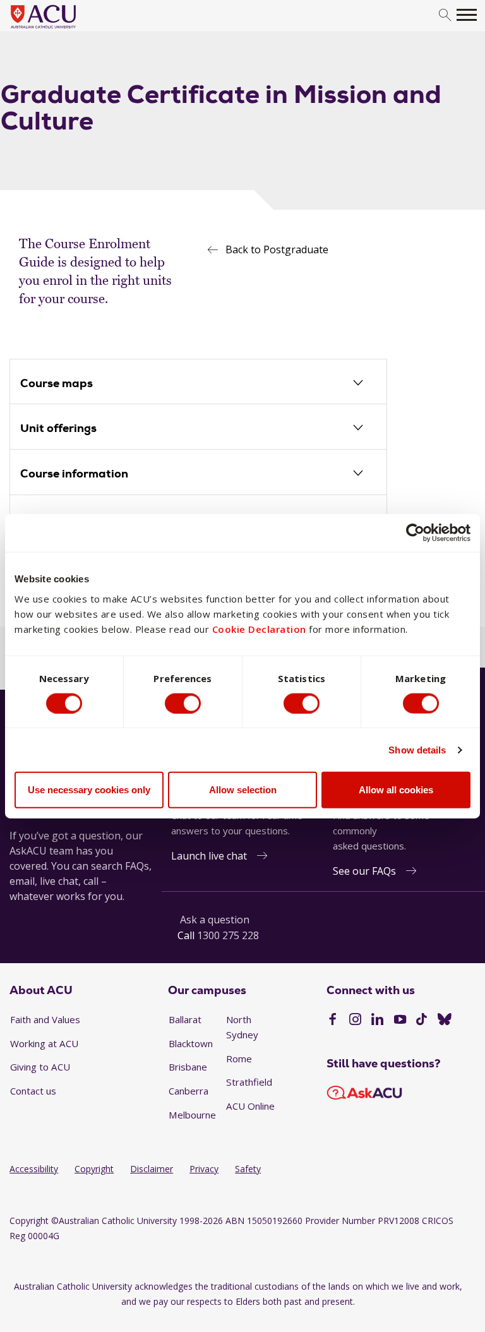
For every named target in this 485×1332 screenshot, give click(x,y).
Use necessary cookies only (89, 789)
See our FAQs (364, 871)
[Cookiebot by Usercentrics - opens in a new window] (415, 532)
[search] (445, 15)
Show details (417, 749)
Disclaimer (151, 1169)
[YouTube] (400, 1020)
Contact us (33, 1090)
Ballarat (185, 1019)
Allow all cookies (396, 789)
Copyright (94, 1169)
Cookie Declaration (259, 629)
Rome (239, 1058)
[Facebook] (332, 1020)
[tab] (198, 384)
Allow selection (243, 789)
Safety (248, 1169)
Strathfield (249, 1082)
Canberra (188, 1090)
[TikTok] (421, 1020)
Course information (74, 473)
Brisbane (188, 1066)
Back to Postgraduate (276, 249)
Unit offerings (58, 428)
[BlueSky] (445, 1020)
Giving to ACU (40, 1066)
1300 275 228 (228, 935)
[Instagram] (355, 1020)
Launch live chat (209, 856)
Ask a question (214, 920)
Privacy (204, 1169)
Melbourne (192, 1114)
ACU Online (250, 1106)
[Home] (62, 29)
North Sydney (242, 1027)
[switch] (183, 703)
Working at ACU (44, 1043)
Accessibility (33, 1169)
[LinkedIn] (377, 1020)
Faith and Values (45, 1019)
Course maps (56, 383)
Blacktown (191, 1043)
